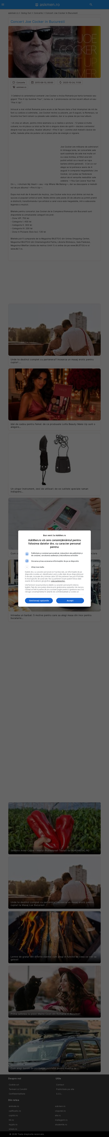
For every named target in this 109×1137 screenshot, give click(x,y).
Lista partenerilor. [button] (58, 581)
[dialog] (54, 568)
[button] (54, 567)
